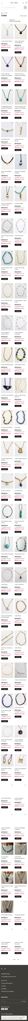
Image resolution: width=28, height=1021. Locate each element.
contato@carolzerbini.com (8, 976)
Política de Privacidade (7, 991)
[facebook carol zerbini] (5, 968)
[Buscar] (25, 7)
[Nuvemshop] (7, 1014)
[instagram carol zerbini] (1, 968)
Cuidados (3, 988)
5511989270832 (5, 974)
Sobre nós (4, 980)
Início (2, 13)
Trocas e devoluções (6, 983)
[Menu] (2, 3)
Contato (3, 986)
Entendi (20, 1018)
